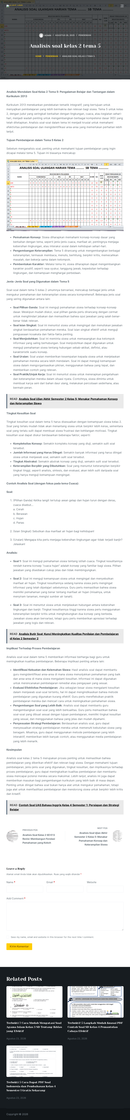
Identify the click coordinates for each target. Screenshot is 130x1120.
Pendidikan (85, 35)
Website (91, 882)
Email (51, 882)
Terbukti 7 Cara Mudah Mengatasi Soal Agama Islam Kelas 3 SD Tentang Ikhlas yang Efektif (34, 1027)
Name (10, 882)
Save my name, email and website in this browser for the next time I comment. (52, 937)
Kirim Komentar (19, 946)
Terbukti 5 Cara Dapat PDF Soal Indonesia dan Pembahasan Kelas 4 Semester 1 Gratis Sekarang (31, 1086)
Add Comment (15, 898)
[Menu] (122, 5)
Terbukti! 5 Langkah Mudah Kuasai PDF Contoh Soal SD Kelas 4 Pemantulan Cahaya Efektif (95, 1027)
